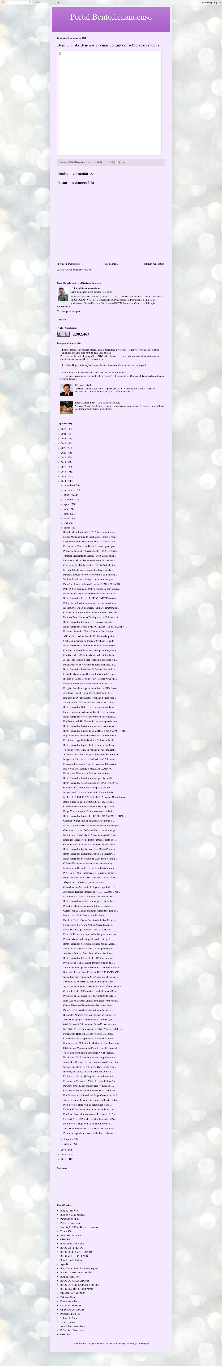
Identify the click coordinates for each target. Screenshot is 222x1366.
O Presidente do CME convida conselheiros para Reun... (90, 991)
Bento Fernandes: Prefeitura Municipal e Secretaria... (89, 853)
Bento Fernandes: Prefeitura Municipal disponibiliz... (89, 778)
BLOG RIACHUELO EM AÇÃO (76, 1289)
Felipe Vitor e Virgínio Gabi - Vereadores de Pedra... (89, 811)
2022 (64, 443)
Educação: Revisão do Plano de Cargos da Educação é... (90, 764)
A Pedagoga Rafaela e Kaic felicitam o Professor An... (90, 659)
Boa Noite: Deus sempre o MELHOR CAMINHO (87, 768)
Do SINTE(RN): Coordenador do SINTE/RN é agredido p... (93, 1028)
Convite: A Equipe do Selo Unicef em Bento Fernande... (91, 612)
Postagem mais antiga (153, 263)
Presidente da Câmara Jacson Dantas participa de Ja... (89, 962)
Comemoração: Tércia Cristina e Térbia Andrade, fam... (90, 565)
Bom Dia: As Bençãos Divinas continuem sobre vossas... (91, 1000)
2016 (64, 471)
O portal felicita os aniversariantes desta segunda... (88, 570)
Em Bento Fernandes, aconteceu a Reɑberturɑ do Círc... (90, 1114)
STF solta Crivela (83, 385)
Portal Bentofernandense (87, 288)
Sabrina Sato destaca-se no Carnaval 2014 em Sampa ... (90, 1128)
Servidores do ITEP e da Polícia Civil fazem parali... (89, 702)
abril (66, 523)
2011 (64, 1159)
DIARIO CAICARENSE (72, 1293)
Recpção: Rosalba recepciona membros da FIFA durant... (91, 688)
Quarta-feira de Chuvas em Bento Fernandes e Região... (90, 910)
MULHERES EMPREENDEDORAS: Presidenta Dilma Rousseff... (96, 797)
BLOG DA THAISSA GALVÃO (76, 1272)
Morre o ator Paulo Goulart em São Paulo (83, 915)
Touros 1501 (66, 1231)
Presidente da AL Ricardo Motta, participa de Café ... (89, 995)
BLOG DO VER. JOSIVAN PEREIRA (79, 1284)
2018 (64, 462)
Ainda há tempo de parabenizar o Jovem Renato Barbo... (91, 1100)
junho (67, 513)
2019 (64, 457)
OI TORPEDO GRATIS (72, 1309)
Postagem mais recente (69, 263)
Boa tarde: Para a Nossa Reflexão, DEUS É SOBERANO (91, 972)
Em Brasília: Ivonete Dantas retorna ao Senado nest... (89, 697)
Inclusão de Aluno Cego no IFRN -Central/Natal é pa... (90, 678)
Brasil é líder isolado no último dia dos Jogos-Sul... (88, 801)
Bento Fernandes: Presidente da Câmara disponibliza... (90, 669)
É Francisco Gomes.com (72, 1243)
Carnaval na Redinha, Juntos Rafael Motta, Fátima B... (90, 1090)
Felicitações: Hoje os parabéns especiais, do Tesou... (88, 1033)
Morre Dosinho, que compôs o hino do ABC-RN (87, 929)
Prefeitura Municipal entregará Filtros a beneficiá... (88, 906)
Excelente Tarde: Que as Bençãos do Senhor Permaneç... (91, 920)
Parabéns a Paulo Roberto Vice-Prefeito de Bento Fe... (90, 574)
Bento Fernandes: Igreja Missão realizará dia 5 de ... (88, 622)
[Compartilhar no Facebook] (120, 162)
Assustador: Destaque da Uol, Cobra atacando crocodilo (90, 1062)
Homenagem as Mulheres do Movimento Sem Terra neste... (92, 1043)
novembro (69, 490)
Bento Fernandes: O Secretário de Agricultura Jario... (89, 707)
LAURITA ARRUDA (70, 1305)
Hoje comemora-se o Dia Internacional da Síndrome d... (90, 735)
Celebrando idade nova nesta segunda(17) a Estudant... (90, 844)
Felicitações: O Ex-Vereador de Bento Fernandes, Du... (90, 664)
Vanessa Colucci (68, 1322)
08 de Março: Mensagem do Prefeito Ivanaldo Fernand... (91, 1048)
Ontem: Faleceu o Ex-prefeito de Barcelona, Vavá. (88, 1005)
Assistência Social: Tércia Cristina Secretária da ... (88, 692)
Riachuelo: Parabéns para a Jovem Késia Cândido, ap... (90, 1014)
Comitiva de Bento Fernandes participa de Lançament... (90, 650)
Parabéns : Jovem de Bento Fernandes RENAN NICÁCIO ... (93, 584)
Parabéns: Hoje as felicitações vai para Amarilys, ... (88, 1010)
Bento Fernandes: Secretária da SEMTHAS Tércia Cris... (91, 782)
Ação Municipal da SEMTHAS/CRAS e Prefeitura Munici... (93, 986)
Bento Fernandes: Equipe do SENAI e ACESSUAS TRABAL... (94, 816)
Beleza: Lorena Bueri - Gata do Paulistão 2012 (97, 402)
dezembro (69, 485)
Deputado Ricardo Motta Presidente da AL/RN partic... (90, 541)
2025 (64, 429)
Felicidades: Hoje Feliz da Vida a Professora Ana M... (89, 740)
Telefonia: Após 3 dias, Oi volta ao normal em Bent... (89, 749)
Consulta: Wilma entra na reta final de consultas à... (88, 820)
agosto (67, 504)
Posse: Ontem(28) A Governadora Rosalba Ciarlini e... (90, 593)
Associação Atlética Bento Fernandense (79, 1227)
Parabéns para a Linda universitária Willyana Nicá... (89, 1085)
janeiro (67, 1143)
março (67, 527)
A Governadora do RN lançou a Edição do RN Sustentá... (91, 754)
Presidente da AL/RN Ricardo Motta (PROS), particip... (90, 550)
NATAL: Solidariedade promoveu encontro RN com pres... (92, 825)
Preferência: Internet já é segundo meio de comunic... (89, 1076)
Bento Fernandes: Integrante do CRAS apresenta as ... (89, 958)
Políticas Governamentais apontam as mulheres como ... (90, 1109)
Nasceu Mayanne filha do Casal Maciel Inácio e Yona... (90, 536)
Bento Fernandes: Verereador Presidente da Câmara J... (90, 716)
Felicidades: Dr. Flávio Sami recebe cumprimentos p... (90, 1057)
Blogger (145, 1343)
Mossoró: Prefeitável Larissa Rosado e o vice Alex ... (89, 683)
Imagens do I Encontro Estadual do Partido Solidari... (89, 792)
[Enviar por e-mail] (110, 162)
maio (67, 518)
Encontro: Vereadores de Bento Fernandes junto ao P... (90, 839)
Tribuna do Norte (68, 1318)
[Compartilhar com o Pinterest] (123, 162)
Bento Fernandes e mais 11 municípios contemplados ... (90, 901)
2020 (64, 452)
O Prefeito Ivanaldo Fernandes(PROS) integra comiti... (90, 806)
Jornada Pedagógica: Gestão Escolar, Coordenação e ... (90, 1019)
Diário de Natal (67, 1297)
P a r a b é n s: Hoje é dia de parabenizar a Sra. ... (87, 1104)
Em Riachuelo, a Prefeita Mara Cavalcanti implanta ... (90, 655)
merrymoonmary (117, 1343)
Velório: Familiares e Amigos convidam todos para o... (90, 579)
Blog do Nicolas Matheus (72, 1214)
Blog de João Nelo (69, 1210)
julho (67, 508)
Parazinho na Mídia (69, 1218)
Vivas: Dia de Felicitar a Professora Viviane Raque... (89, 1052)
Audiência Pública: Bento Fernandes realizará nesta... (89, 953)
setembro (69, 499)
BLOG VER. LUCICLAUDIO (75, 1256)
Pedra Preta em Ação (70, 1223)
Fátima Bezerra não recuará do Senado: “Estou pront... (90, 877)
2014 (64, 481)
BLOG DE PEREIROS (71, 1247)
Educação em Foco (69, 1301)
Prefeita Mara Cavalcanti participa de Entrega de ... (88, 939)
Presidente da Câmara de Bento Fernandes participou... (90, 546)
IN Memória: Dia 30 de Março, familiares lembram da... (91, 607)
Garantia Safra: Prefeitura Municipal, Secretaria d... (88, 787)
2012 (64, 1154)
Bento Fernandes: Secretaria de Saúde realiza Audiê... (89, 943)
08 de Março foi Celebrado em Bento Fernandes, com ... (90, 1024)
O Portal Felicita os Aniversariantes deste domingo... (89, 863)
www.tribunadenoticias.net (73, 1326)
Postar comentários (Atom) (79, 269)
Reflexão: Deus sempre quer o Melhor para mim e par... (90, 934)
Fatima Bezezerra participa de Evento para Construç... (89, 712)
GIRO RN (65, 1239)
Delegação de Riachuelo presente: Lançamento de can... (90, 603)
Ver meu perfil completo (69, 311)
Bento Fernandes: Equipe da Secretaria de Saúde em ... (90, 745)
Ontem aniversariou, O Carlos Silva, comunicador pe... (90, 830)
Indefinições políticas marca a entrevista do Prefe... (88, 1071)
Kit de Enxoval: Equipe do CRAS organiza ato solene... (90, 976)
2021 (64, 448)
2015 (64, 476)
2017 (64, 467)
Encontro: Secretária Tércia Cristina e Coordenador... (89, 631)
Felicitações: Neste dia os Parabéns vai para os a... (87, 773)
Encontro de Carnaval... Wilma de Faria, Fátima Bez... (90, 1081)
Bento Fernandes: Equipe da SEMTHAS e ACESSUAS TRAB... (95, 730)
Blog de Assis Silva (69, 1276)
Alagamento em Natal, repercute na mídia (83, 882)
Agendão (64, 1264)
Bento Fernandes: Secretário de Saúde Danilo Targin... (90, 858)
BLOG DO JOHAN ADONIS (74, 1280)
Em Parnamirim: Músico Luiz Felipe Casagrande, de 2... (91, 1095)
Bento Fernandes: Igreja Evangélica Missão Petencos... (90, 849)
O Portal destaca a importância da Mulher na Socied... (89, 1038)
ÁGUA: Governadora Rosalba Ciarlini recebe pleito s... (90, 636)
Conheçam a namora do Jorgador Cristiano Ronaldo (88, 640)
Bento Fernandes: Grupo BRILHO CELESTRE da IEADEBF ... (95, 626)
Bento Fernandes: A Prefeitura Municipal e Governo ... (90, 645)
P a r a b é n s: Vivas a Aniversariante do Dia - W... (88, 896)
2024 (64, 433)
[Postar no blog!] (113, 162)
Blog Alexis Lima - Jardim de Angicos (79, 1268)
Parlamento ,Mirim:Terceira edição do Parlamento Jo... (90, 560)
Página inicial (111, 263)
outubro (68, 494)
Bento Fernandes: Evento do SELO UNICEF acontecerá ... (92, 598)
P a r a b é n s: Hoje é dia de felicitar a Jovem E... (88, 1123)
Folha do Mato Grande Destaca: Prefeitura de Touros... (90, 674)
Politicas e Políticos (70, 1313)
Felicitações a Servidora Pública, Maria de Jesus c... (88, 924)
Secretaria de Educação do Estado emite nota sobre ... (89, 981)
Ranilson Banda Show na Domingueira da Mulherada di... (91, 617)
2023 (64, 438)
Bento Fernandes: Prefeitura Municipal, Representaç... (89, 726)
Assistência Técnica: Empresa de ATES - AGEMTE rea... (91, 891)
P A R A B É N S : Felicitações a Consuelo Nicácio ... (90, 872)
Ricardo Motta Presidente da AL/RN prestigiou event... (90, 532)
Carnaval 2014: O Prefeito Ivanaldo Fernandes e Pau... (90, 1118)
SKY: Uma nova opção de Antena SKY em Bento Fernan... (92, 967)
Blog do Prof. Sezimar (71, 1260)
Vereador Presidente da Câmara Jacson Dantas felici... (89, 555)
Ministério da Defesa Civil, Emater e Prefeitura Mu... (89, 868)
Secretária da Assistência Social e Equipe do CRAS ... (89, 948)
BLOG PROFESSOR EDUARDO (76, 1251)
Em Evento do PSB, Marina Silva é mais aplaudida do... (91, 721)
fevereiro (69, 1139)
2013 (64, 1149)
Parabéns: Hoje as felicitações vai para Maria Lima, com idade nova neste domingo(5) (104, 365)
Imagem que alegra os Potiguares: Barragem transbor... (90, 1066)
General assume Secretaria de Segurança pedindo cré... (90, 887)
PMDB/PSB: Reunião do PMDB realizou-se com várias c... (92, 588)
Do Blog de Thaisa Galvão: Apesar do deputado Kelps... (90, 834)
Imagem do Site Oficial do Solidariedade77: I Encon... (90, 759)
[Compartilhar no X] (117, 162)
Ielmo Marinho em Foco (72, 1235)
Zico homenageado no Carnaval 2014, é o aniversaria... (90, 1133)
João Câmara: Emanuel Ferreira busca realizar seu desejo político (94, 372)
